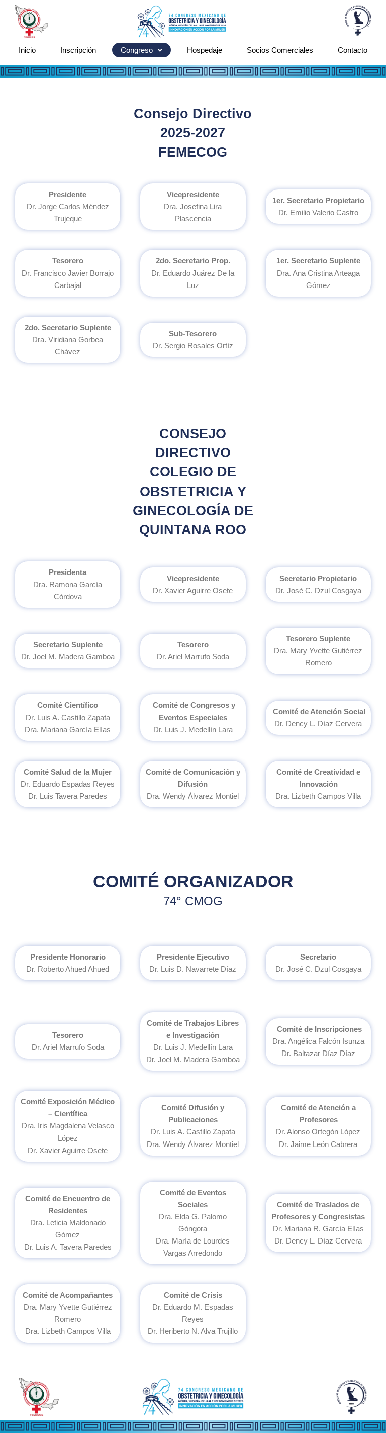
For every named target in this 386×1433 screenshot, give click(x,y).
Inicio (27, 50)
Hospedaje (204, 50)
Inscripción (78, 50)
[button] (141, 50)
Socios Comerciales (280, 50)
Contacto (352, 50)
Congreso (137, 50)
